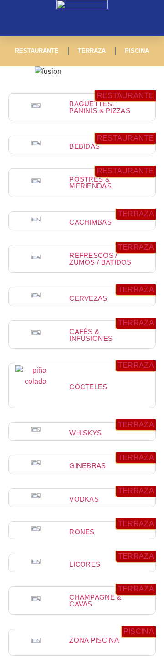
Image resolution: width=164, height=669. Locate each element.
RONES (82, 532)
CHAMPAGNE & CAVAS (95, 600)
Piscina (137, 50)
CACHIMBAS (90, 222)
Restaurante (37, 50)
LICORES (84, 564)
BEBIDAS (84, 146)
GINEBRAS (87, 466)
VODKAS (84, 499)
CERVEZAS (88, 298)
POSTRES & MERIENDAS (90, 182)
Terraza (92, 50)
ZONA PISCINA (94, 640)
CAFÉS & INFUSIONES (91, 335)
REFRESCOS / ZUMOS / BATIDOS (100, 258)
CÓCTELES (88, 387)
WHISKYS (85, 433)
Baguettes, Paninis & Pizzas (99, 107)
